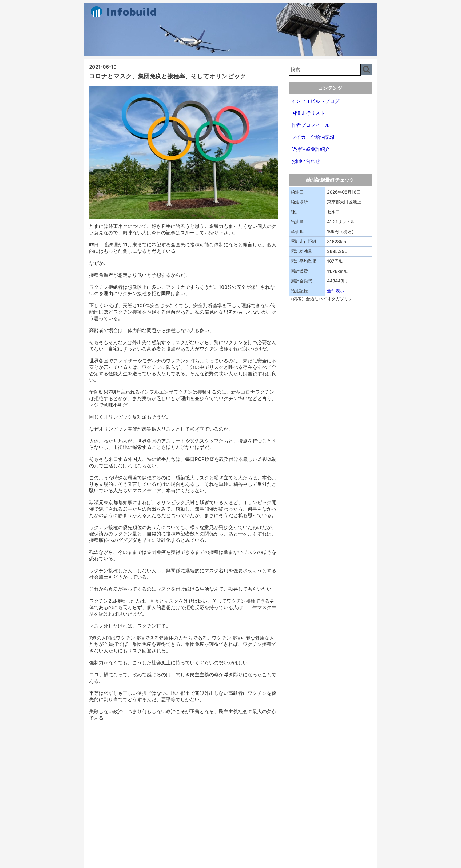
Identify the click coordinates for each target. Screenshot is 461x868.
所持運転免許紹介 (310, 149)
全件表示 (335, 290)
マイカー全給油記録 (313, 137)
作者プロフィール (310, 125)
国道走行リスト (308, 113)
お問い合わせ (305, 161)
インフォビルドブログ (315, 101)
